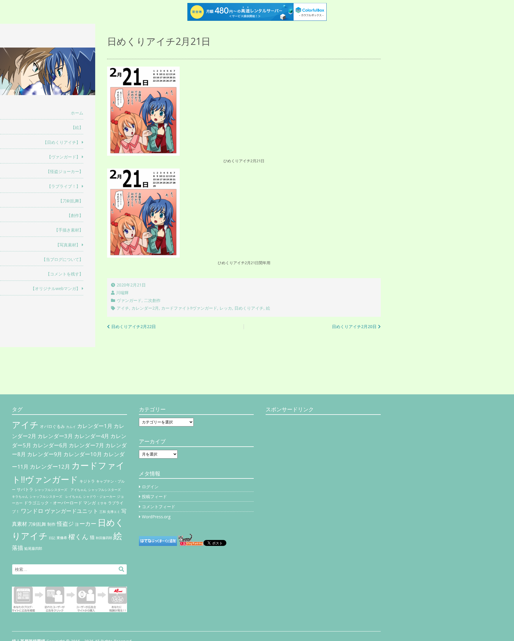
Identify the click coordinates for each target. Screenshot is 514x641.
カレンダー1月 (94, 425)
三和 (102, 512)
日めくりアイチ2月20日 (354, 326)
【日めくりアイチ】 (61, 142)
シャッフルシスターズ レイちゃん (55, 496)
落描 (17, 548)
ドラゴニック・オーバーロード (53, 502)
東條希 (62, 537)
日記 (52, 538)
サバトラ (25, 489)
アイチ (123, 308)
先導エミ (113, 512)
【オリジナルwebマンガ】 (55, 288)
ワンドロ (32, 511)
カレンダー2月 (145, 308)
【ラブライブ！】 (63, 186)
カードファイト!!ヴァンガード (189, 308)
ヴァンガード (129, 300)
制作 (51, 524)
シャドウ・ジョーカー (99, 496)
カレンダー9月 (44, 454)
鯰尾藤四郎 (33, 548)
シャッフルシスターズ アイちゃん (61, 489)
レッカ (226, 308)
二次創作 (152, 300)
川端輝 (122, 292)
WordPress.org (156, 516)
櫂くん (78, 536)
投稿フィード (154, 496)
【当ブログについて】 (62, 259)
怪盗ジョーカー (76, 523)
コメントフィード (158, 506)
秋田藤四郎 (104, 538)
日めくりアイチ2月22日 (133, 326)
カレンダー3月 (55, 436)
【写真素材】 (67, 245)
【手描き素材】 (68, 230)
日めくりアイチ (249, 308)
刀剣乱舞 (37, 524)
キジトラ (87, 481)
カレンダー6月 (50, 445)
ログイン (150, 486)
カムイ (71, 427)
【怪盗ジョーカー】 (64, 171)
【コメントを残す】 (64, 274)
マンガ (89, 502)
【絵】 (77, 127)
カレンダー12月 (50, 466)
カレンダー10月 (82, 454)
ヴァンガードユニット (71, 510)
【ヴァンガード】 (63, 157)
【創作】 (75, 215)
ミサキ (102, 503)
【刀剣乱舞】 (70, 201)
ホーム (77, 113)
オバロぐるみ (52, 426)
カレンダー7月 (86, 445)
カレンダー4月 (91, 436)
